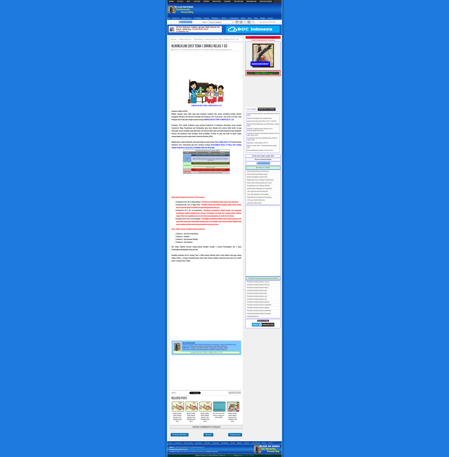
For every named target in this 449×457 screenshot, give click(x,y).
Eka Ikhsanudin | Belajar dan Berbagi (192, 451)
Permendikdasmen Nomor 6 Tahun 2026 (260, 150)
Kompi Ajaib (229, 455)
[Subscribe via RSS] (253, 22)
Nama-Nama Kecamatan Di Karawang (259, 197)
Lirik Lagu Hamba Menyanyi (256, 200)
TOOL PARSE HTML (238, 1)
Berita (224, 18)
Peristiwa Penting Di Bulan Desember (259, 313)
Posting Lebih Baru (180, 435)
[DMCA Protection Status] (263, 326)
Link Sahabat (256, 443)
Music (250, 18)
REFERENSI (206, 1)
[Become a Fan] (249, 22)
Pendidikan (198, 18)
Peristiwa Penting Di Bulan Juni (257, 296)
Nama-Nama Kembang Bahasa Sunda (259, 183)
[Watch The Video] (237, 22)
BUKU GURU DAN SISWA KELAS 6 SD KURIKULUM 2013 (232, 417)
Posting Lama (235, 435)
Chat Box (207, 443)
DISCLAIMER (227, 1)
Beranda (208, 435)
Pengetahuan (234, 18)
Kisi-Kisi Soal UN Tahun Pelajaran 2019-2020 (218, 415)
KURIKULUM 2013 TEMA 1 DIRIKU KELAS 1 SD (199, 46)
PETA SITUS (180, 1)
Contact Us (175, 18)
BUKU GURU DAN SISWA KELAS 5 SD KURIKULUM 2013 (191, 417)
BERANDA (171, 1)
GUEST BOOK (197, 1)
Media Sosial (186, 18)
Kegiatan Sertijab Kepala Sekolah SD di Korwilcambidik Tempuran (259, 129)
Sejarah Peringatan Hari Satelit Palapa (259, 118)
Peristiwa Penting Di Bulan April (257, 290)
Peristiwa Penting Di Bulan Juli (257, 299)
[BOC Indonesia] (253, 32)
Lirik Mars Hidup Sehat (254, 203)
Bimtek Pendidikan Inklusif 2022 (257, 177)
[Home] (169, 18)
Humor (243, 18)
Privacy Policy (188, 443)
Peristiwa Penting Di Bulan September (259, 305)
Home (170, 443)
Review (270, 18)
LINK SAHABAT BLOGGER (266, 1)
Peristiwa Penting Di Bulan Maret (257, 287)
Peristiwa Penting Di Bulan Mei (257, 293)
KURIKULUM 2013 (198, 49)
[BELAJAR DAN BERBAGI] (263, 321)
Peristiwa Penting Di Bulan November (259, 310)
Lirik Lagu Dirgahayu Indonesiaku (258, 194)
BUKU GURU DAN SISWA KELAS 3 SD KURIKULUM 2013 (177, 417)
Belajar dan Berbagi (247, 455)
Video (256, 18)
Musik (264, 443)
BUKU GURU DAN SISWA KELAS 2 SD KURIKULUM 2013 (205, 417)
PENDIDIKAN (206, 49)
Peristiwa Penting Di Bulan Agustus (258, 302)
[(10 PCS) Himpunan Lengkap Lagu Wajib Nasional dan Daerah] (195, 32)
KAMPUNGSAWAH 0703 (183, 447)
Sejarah (206, 18)
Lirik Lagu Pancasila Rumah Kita (257, 191)
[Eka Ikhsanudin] (267, 452)
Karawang (215, 443)
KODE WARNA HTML (251, 1)
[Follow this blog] (185, 22)
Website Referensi (253, 316)
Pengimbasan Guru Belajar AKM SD (258, 185)
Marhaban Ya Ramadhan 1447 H (257, 143)
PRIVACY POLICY (217, 1)
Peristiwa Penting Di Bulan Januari (258, 282)
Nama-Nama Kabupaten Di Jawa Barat (259, 188)
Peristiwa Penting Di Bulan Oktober (258, 308)
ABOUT (188, 1)
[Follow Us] (245, 22)
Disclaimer (198, 443)
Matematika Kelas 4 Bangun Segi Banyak (260, 180)
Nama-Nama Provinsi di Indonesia (258, 171)
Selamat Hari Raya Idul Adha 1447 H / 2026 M (261, 121)
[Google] (241, 22)
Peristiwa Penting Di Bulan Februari (258, 285)
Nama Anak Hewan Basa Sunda (257, 174)
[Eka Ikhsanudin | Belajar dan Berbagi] (181, 12)
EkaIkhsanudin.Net (198, 447)
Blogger (262, 18)
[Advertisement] (238, 9)
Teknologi (214, 18)
